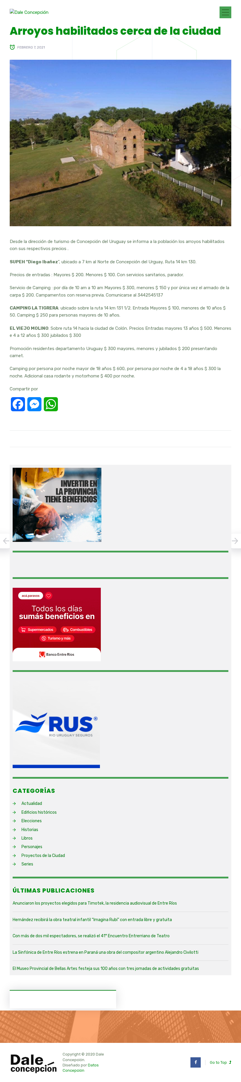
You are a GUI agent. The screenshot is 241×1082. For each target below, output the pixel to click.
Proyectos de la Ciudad (43, 855)
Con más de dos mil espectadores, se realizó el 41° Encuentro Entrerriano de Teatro (91, 935)
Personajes (31, 846)
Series (27, 864)
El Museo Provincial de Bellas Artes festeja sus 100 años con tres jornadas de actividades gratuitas (106, 968)
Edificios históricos (39, 812)
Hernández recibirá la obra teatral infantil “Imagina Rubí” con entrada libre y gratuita (92, 919)
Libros (27, 838)
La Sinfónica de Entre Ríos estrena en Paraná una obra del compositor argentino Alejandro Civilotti (105, 952)
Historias (29, 829)
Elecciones (31, 820)
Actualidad (31, 803)
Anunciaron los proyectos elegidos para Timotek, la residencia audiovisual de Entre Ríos (95, 903)
